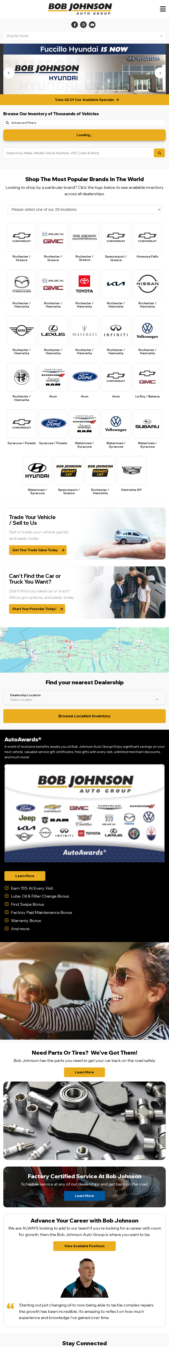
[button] (8, 72)
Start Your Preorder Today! (34, 609)
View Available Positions (84, 1246)
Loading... (85, 135)
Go (159, 152)
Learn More (24, 876)
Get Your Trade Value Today (35, 550)
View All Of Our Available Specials (84, 99)
